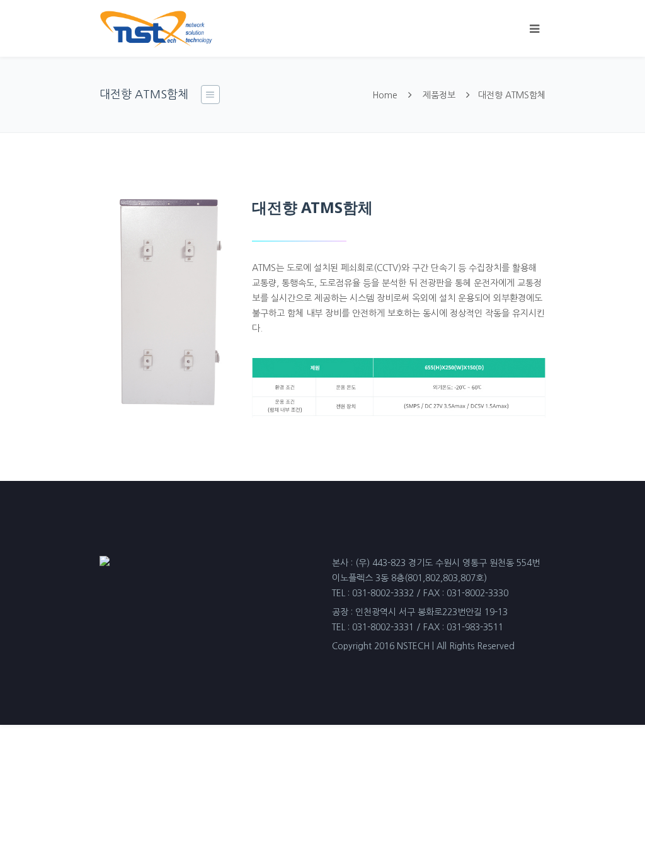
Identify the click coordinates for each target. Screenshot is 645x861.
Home (384, 95)
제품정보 (439, 95)
